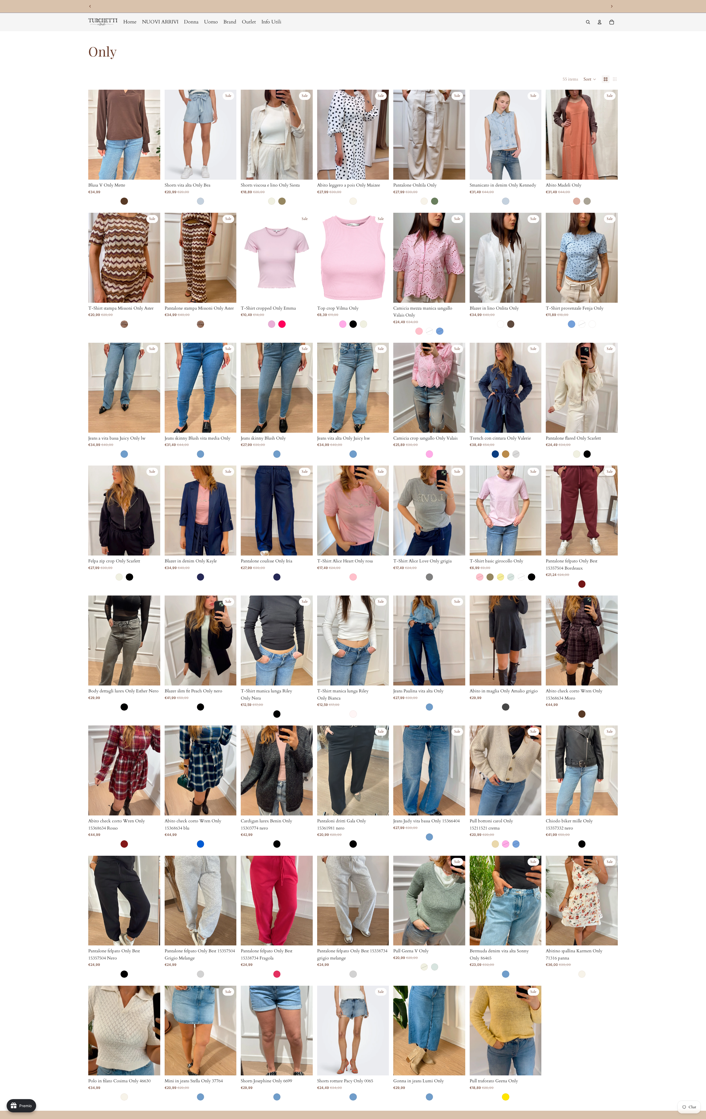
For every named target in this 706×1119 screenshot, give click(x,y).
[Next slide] (612, 6)
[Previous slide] (90, 6)
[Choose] (152, 171)
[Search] (588, 22)
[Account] (599, 22)
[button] (590, 79)
